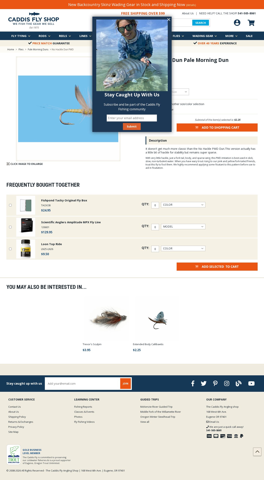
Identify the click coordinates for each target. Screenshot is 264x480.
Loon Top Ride (51, 244)
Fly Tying (18, 36)
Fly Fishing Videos (84, 422)
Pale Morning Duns (38, 49)
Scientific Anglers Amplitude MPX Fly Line (71, 222)
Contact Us (14, 406)
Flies (176, 36)
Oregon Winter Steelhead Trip (157, 416)
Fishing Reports (83, 406)
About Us (188, 13)
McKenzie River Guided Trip (156, 406)
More (229, 36)
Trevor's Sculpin (92, 344)
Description (158, 140)
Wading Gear (202, 36)
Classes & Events (84, 411)
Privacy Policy (16, 427)
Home (10, 49)
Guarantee (51, 43)
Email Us (214, 422)
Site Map (13, 432)
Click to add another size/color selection (179, 104)
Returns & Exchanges (20, 422)
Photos (78, 416)
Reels (63, 36)
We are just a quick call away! (225, 428)
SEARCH (200, 23)
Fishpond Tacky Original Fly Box (64, 200)
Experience (217, 43)
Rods (43, 36)
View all (144, 422)
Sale (249, 36)
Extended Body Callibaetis (148, 344)
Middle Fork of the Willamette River (160, 411)
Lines (83, 36)
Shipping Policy (17, 416)
